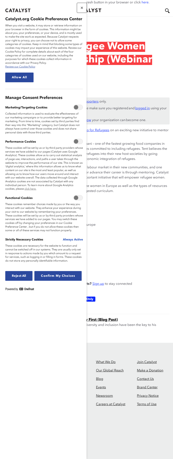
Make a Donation (150, 370)
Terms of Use (147, 404)
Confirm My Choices (58, 275)
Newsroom (104, 396)
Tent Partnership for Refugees (86, 130)
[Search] (167, 11)
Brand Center (147, 387)
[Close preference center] (81, 7)
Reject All (19, 275)
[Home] (87, 10)
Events (101, 387)
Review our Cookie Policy (20, 66)
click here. (30, 189)
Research (18, 28)
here (145, 2)
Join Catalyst (147, 362)
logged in (142, 108)
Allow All (19, 77)
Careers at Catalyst (110, 404)
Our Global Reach (110, 370)
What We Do (106, 362)
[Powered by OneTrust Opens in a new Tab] (21, 290)
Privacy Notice (148, 396)
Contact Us (145, 379)
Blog (99, 379)
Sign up (98, 284)
